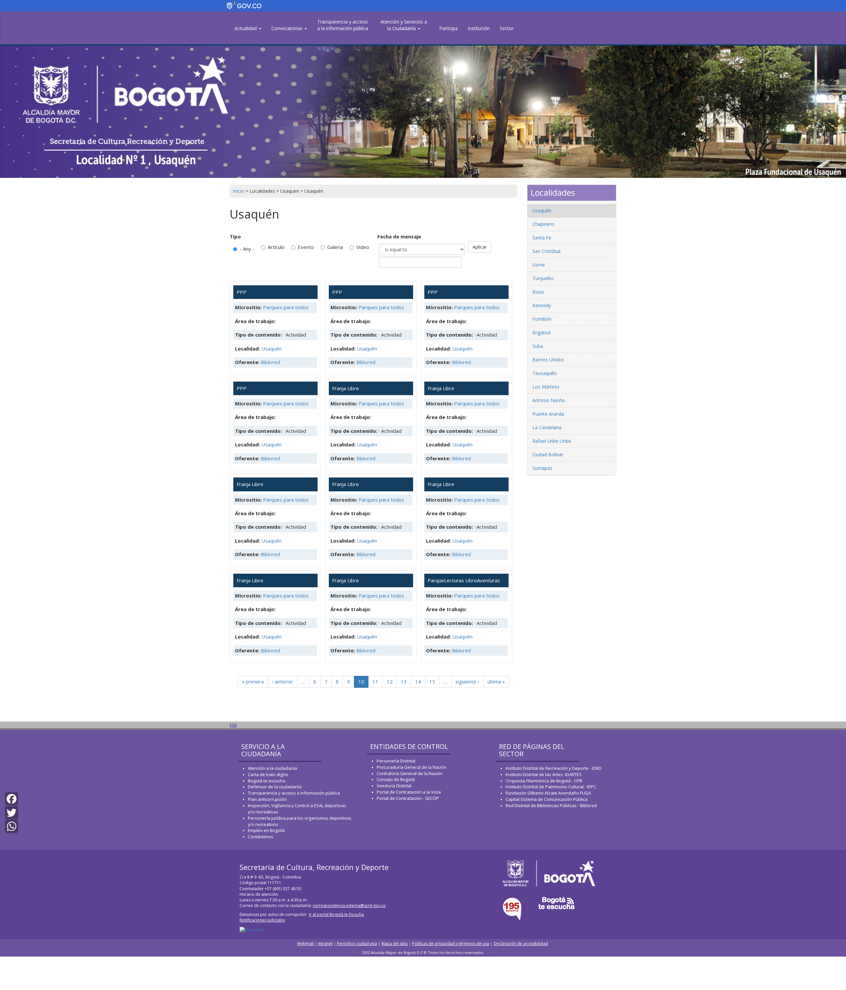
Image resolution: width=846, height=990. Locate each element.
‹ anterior (282, 681)
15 (432, 681)
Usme (538, 265)
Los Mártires (545, 387)
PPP (242, 292)
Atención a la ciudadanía (272, 768)
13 (404, 681)
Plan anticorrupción (267, 799)
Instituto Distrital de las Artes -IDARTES (544, 774)
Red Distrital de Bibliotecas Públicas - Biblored (551, 805)
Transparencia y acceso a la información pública (342, 25)
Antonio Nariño (548, 400)
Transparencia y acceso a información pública (294, 793)
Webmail (306, 943)
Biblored (270, 362)
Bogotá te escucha (266, 781)
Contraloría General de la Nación (409, 773)
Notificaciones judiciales (262, 920)
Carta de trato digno (268, 774)
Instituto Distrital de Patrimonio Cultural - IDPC (551, 787)
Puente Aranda (548, 414)
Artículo (276, 247)
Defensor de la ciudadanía (274, 787)
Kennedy (541, 305)
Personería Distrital (396, 761)
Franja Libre (345, 388)
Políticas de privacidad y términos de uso (450, 943)
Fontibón (542, 319)
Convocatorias (287, 28)
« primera (253, 681)
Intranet (325, 943)
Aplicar (480, 247)
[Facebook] (11, 798)
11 (375, 681)
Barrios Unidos (548, 359)
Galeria (335, 247)
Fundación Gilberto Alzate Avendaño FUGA (548, 793)
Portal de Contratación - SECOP (408, 798)
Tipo (235, 236)
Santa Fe (541, 237)
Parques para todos (286, 307)
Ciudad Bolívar (547, 454)
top (233, 725)
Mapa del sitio (394, 943)
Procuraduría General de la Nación (411, 767)
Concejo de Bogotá (396, 779)
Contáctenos (260, 837)
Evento (306, 247)
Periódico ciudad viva (357, 943)
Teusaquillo (544, 373)
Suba (537, 346)
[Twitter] (11, 812)
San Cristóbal (546, 251)
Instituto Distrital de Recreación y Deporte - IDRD (553, 768)
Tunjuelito (543, 278)
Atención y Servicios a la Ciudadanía (403, 25)
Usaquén (271, 348)
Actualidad (246, 28)
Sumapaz (542, 468)
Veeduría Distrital (394, 786)
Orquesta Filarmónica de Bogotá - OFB (544, 781)
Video (362, 247)
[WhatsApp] (11, 826)
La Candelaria (546, 427)
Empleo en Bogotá (266, 830)
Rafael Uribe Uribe (551, 441)
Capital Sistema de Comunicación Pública (547, 799)
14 (418, 681)
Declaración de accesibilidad (521, 943)
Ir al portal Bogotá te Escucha (336, 914)
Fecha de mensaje (399, 236)
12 (390, 681)
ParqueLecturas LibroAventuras (464, 580)
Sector (507, 28)
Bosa (538, 292)
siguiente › (467, 681)
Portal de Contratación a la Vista (409, 792)
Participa (448, 28)
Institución (479, 28)
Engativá (541, 332)
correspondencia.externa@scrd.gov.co (349, 905)
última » (496, 681)
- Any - (247, 248)
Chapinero (543, 224)
